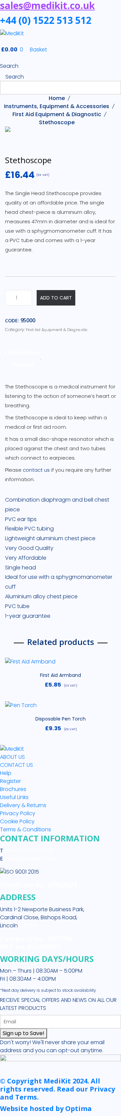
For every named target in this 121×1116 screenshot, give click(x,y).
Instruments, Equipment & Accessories (56, 106)
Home (57, 98)
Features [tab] (23, 364)
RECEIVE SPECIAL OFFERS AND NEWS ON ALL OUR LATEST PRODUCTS (58, 1004)
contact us (36, 469)
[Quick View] (108, 665)
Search (9, 66)
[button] (60, 664)
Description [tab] (23, 353)
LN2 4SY (28, 925)
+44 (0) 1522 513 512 (45, 20)
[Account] (2, 58)
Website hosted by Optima (46, 1108)
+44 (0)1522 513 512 (28, 850)
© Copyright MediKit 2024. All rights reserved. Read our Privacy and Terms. (57, 1089)
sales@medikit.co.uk (30, 859)
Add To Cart (56, 297)
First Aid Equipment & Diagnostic (56, 114)
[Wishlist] (13, 665)
